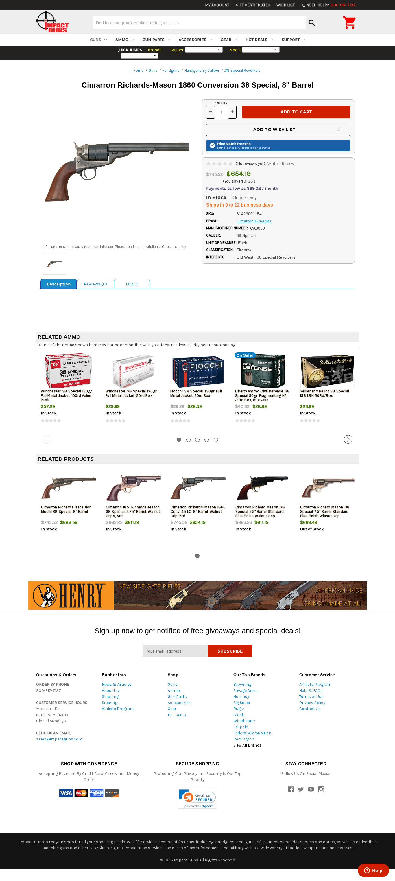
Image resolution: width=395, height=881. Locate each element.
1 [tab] (179, 440)
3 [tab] (197, 440)
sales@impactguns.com (59, 739)
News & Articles (117, 684)
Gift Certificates (253, 5)
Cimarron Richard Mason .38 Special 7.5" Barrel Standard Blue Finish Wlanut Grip (325, 511)
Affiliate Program (118, 708)
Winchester (244, 720)
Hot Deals (256, 39)
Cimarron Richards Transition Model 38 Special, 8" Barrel (66, 509)
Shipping (110, 696)
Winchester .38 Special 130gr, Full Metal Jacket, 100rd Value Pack (66, 395)
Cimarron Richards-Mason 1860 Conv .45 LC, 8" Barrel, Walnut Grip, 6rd (198, 511)
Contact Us (310, 708)
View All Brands (247, 745)
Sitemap (109, 702)
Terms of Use (311, 696)
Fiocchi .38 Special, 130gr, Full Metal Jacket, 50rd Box (196, 393)
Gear (226, 39)
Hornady (241, 696)
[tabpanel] (68, 392)
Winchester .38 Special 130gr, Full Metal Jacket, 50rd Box (131, 393)
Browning (242, 684)
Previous (47, 439)
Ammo (121, 39)
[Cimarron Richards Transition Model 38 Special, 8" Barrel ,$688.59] (68, 487)
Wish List (285, 5)
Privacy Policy (312, 702)
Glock (238, 714)
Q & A (132, 284)
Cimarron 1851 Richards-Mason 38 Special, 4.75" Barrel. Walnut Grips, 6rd (133, 511)
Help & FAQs (311, 690)
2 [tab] (188, 440)
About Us (110, 690)
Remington (243, 739)
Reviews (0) (95, 284)
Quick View (69, 371)
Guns (95, 39)
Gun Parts (154, 39)
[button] (197, 798)
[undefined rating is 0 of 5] (220, 163)
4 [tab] (206, 440)
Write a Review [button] (280, 163)
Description (59, 284)
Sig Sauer (241, 702)
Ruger (238, 708)
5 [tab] (216, 440)
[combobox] (199, 22)
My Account (217, 5)
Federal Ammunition (252, 733)
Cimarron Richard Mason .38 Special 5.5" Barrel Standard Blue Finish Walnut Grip (260, 511)
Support (291, 39)
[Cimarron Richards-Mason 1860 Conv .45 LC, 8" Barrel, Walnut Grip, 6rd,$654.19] (198, 487)
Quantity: (221, 102)
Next (348, 439)
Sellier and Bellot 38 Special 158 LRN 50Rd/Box (324, 393)
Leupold (240, 727)
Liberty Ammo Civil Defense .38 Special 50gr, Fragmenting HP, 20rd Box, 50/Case (262, 395)
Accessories (192, 39)
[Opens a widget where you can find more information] (373, 871)
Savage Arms (245, 690)
